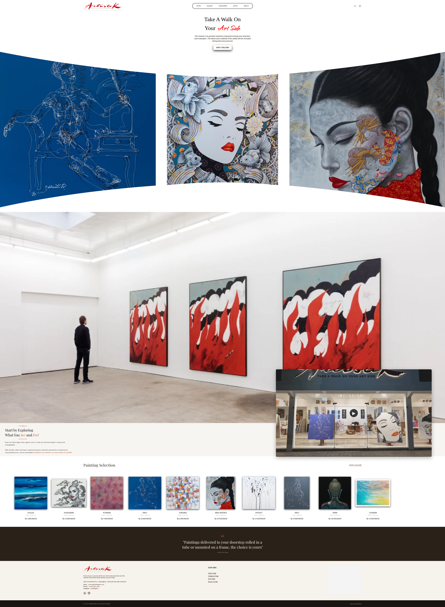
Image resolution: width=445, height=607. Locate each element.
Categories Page (213, 576)
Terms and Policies (356, 604)
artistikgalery (94, 588)
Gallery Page (212, 573)
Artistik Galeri (92, 604)
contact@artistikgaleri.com (96, 584)
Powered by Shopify (104, 604)
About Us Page (213, 581)
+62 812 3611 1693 (94, 586)
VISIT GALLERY (222, 47)
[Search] (355, 6)
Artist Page (211, 579)
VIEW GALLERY (355, 465)
